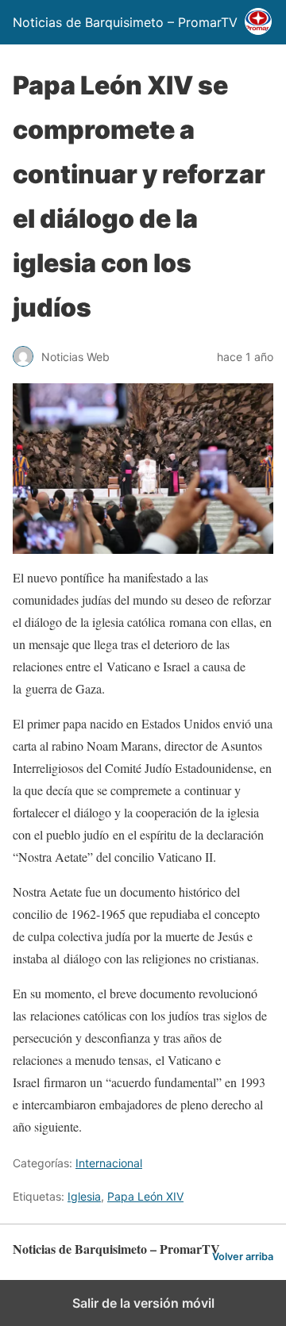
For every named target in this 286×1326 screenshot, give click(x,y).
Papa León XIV (145, 1196)
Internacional (108, 1163)
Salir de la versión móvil (143, 1303)
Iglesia (84, 1196)
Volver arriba (242, 1257)
